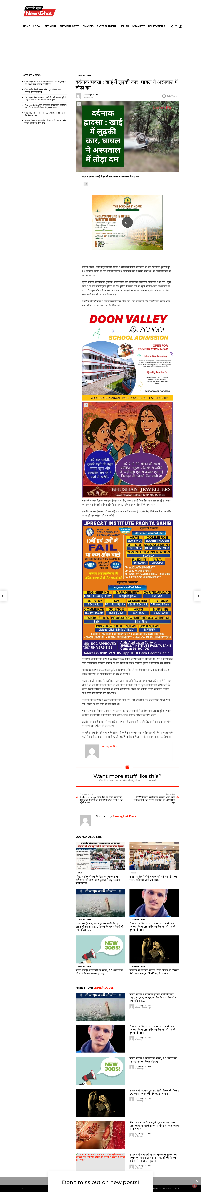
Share (79, 104)
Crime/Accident (84, 920)
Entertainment (106, 26)
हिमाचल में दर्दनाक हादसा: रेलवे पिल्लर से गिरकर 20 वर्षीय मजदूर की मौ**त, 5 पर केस (154, 972)
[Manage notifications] (194, 1186)
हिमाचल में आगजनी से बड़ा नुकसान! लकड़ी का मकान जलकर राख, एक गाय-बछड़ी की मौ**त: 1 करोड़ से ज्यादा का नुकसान (153, 1157)
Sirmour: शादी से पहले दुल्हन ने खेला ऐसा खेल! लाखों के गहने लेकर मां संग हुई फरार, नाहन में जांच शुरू (154, 1125)
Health (124, 26)
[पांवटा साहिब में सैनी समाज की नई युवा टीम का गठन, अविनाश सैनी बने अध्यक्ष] (154, 856)
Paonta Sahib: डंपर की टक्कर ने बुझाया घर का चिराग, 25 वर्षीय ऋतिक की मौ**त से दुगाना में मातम (152, 926)
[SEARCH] (176, 26)
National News (69, 26)
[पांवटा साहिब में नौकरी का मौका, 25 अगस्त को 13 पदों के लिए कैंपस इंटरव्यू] (100, 949)
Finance (88, 26)
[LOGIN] (180, 26)
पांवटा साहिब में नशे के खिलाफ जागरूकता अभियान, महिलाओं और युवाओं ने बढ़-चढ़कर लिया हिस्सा (98, 880)
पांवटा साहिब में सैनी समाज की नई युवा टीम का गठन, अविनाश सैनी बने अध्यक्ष (153, 878)
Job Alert (138, 26)
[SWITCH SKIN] (120, 12)
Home (26, 26)
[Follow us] (172, 26)
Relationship (156, 26)
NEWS (79, 873)
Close (197, 1181)
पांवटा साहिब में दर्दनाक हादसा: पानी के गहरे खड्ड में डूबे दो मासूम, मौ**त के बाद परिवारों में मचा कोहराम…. (99, 926)
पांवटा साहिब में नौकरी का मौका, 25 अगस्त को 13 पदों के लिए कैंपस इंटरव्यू (99, 972)
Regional (51, 26)
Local (37, 26)
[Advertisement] (100, 49)
